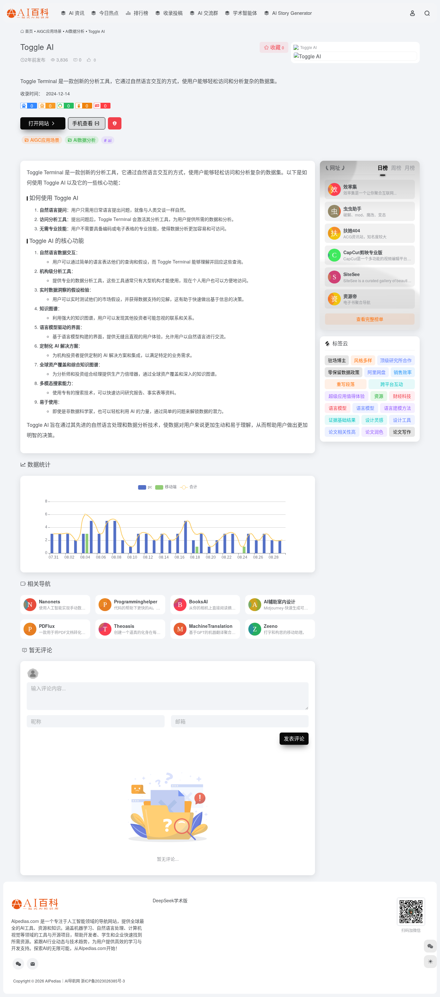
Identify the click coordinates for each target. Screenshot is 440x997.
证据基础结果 (342, 420)
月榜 (410, 167)
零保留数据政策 (343, 372)
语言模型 (338, 408)
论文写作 (402, 431)
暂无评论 (40, 650)
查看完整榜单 (369, 319)
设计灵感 (374, 420)
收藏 (277, 47)
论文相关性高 (342, 431)
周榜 (396, 167)
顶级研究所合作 (396, 360)
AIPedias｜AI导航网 (62, 980)
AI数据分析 (74, 31)
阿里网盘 (377, 372)
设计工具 (402, 420)
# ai (107, 140)
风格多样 (363, 360)
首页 (29, 31)
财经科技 (402, 396)
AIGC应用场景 (49, 31)
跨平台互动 (391, 384)
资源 (378, 396)
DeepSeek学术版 (170, 900)
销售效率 (403, 372)
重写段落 (346, 384)
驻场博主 (337, 360)
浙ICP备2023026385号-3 (103, 980)
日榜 (383, 167)
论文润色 (374, 431)
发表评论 (294, 738)
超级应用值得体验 (347, 396)
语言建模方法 (397, 408)
